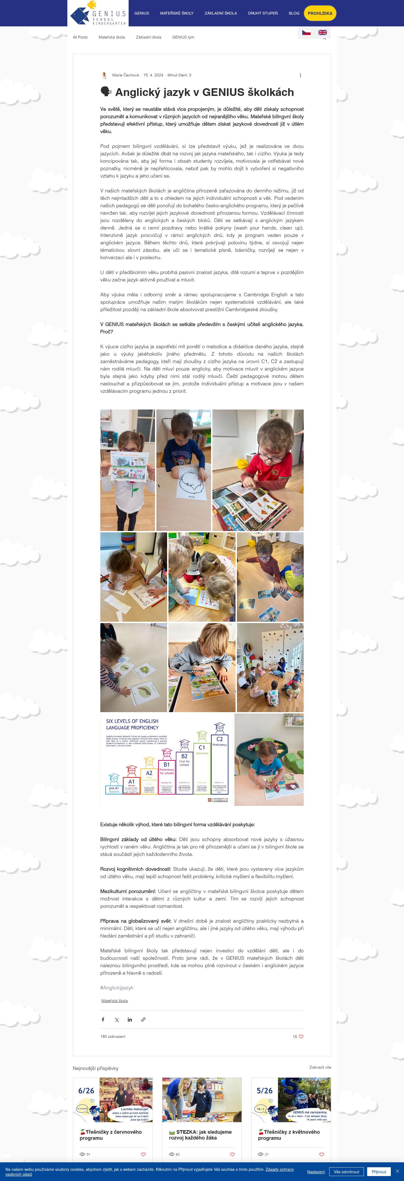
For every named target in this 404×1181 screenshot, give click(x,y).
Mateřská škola (112, 37)
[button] (141, 13)
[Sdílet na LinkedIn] (129, 1019)
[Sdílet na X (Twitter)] (116, 1019)
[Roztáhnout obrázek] (127, 470)
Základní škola (148, 37)
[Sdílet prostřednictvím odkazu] (143, 1019)
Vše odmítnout (346, 1171)
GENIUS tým (183, 37)
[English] (322, 32)
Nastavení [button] (316, 1171)
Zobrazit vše (320, 1067)
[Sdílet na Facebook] (103, 1019)
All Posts (80, 37)
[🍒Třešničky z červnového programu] (113, 1100)
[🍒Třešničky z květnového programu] (291, 1100)
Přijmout (379, 1171)
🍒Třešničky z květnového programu (289, 1135)
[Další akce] (300, 75)
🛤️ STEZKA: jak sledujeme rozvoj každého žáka (200, 1135)
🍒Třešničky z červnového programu (111, 1135)
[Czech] (306, 32)
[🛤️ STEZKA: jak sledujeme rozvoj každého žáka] (202, 1100)
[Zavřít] (397, 1172)
